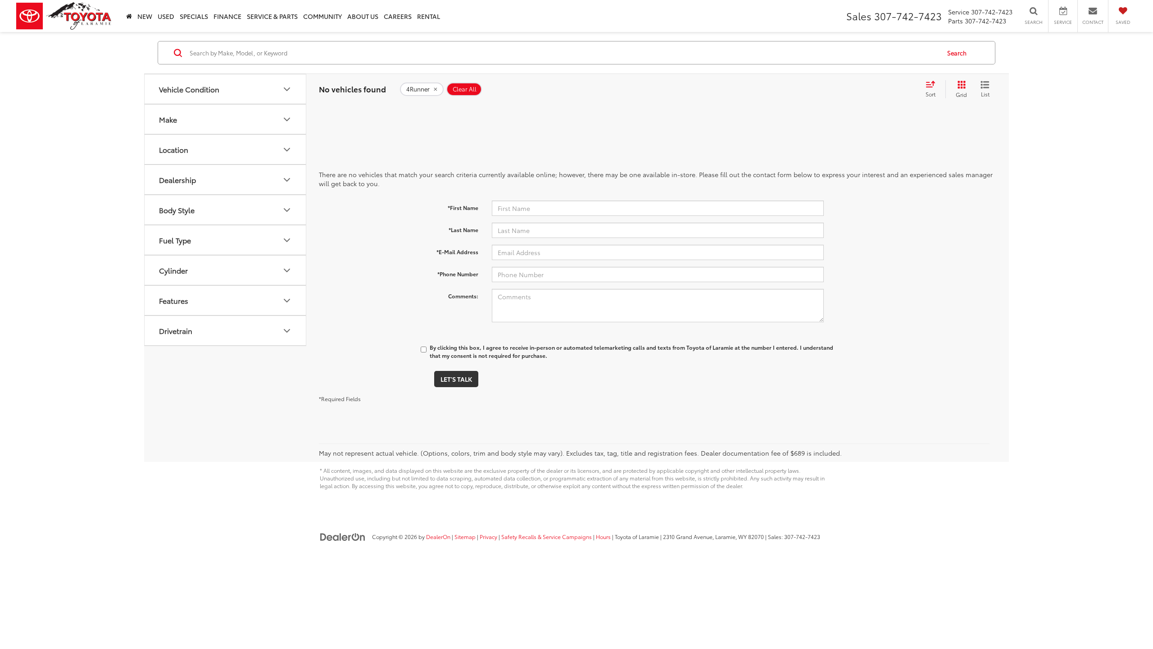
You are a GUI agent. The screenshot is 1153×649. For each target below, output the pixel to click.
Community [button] (322, 16)
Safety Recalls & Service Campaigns (546, 536)
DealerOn (438, 536)
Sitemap (465, 536)
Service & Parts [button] (272, 16)
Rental (428, 16)
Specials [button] (194, 16)
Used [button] (166, 16)
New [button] (144, 16)
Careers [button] (398, 16)
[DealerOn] (343, 536)
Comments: (463, 296)
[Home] (129, 16)
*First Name (463, 207)
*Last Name (463, 229)
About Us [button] (362, 16)
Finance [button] (227, 16)
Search (957, 53)
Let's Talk (456, 379)
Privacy (488, 536)
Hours (603, 536)
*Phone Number (457, 274)
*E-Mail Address (457, 252)
